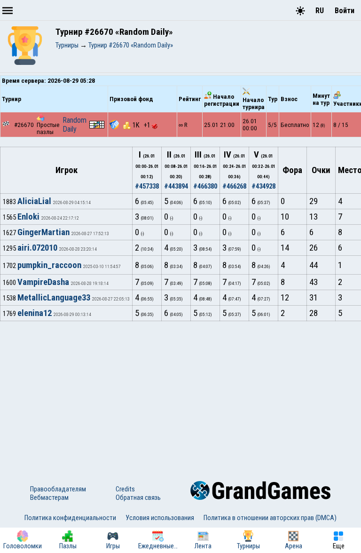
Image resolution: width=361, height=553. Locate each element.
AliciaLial (34, 201)
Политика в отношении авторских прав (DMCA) (270, 518)
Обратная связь (138, 497)
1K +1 (142, 125)
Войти (344, 10)
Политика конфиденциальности (70, 518)
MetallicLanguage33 (53, 297)
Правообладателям (58, 489)
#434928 (263, 186)
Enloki (28, 217)
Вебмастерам (49, 497)
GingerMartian (43, 232)
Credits (125, 489)
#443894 (176, 186)
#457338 (147, 186)
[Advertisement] (180, 392)
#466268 (234, 186)
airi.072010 (37, 248)
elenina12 (34, 313)
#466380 (205, 186)
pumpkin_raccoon (49, 265)
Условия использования (160, 518)
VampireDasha (43, 282)
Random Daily (74, 125)
